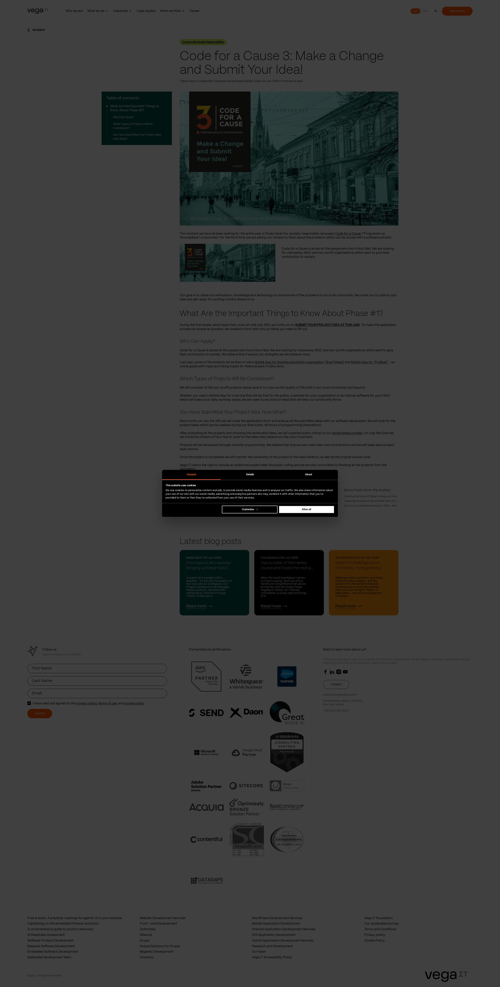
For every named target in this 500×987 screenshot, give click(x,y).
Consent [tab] (191, 474)
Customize (248, 509)
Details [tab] (250, 474)
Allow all (306, 509)
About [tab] (308, 474)
